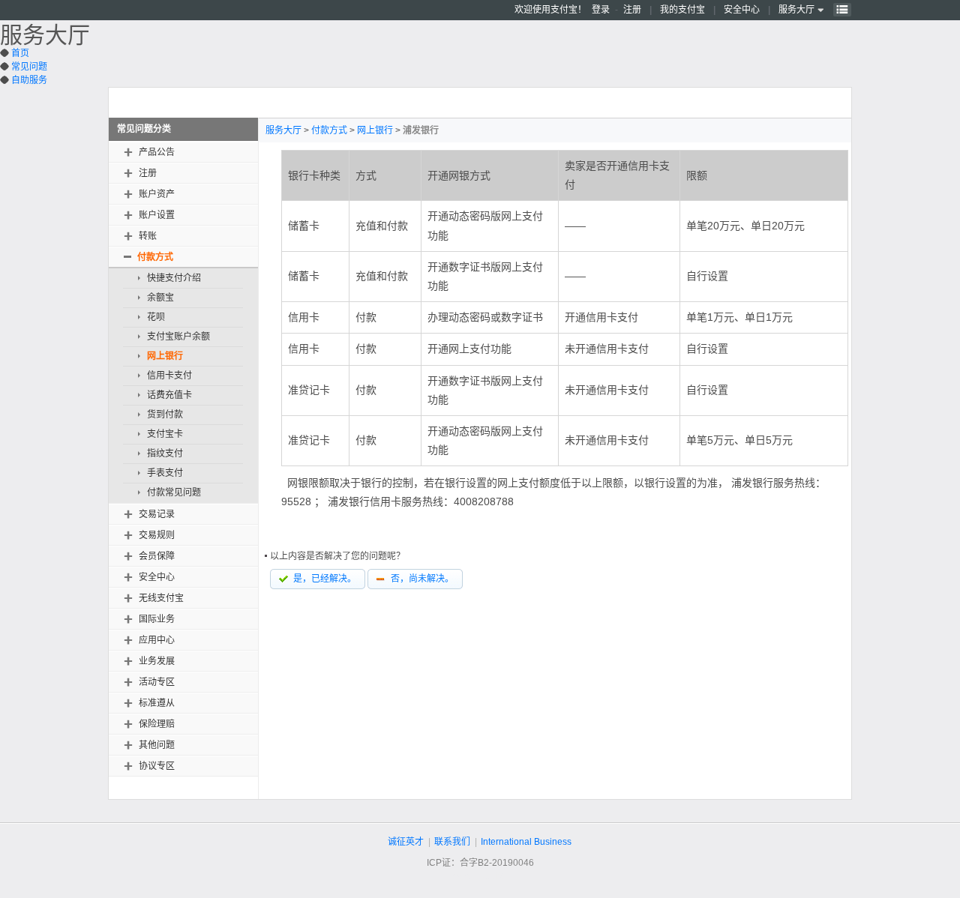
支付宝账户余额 (178, 336)
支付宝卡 (165, 434)
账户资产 (157, 194)
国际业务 (157, 619)
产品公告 (157, 152)
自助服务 (29, 80)
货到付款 (165, 414)
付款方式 (155, 257)
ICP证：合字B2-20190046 (480, 863)
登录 (601, 9)
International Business (526, 842)
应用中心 (157, 640)
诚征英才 (406, 842)
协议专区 (157, 766)
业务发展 (157, 661)
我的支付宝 (682, 9)
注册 (632, 9)
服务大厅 (796, 9)
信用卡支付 (169, 375)
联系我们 (452, 842)
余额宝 (160, 297)
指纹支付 (165, 453)
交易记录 (157, 514)
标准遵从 (157, 703)
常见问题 (29, 66)
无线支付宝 (161, 598)
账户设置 (157, 215)
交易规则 (157, 535)
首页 (20, 53)
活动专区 (157, 682)
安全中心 (742, 9)
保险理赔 (157, 724)
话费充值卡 (169, 395)
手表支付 (165, 473)
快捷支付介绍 (174, 278)
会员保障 (157, 556)
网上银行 (165, 356)
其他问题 (157, 745)
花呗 (156, 317)
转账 (148, 236)
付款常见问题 (174, 492)
